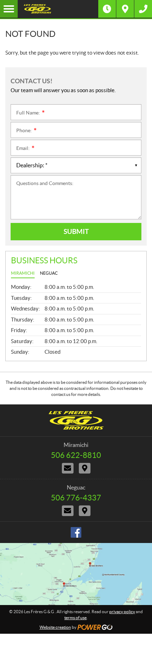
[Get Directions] (125, 9)
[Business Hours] (107, 9)
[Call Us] (143, 9)
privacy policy (122, 611)
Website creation (55, 627)
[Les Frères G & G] (58, 9)
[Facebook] (76, 532)
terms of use (75, 617)
